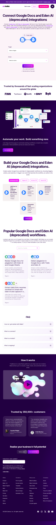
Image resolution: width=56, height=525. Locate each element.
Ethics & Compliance (47, 500)
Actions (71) (34, 180)
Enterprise (5, 498)
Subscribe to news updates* (10, 458)
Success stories (19, 483)
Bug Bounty (45, 498)
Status (4, 500)
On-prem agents (33, 503)
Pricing (4, 493)
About (44, 480)
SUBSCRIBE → (6, 471)
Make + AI (5, 483)
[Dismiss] (54, 1)
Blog (31, 490)
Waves (4, 503)
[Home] (6, 6)
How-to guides (19, 480)
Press (44, 488)
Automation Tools (19, 493)
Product (4, 480)
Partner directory (19, 488)
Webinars (32, 493)
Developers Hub (33, 488)
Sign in (34, 6)
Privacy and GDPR (47, 493)
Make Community (33, 483)
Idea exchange (19, 490)
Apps (4, 488)
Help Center (32, 485)
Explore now (47, 2)
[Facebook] (38, 512)
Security (31, 500)
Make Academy (33, 480)
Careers (45, 483)
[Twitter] (45, 512)
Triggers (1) (24, 180)
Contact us (45, 485)
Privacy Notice (21, 468)
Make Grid (5, 490)
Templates (18, 485)
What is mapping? (9, 345)
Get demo (5, 495)
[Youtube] (52, 512)
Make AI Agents (6, 485)
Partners (31, 498)
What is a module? (9, 338)
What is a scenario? (10, 331)
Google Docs (12, 24)
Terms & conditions (47, 490)
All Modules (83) (14, 180)
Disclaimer (45, 495)
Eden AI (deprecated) (23, 24)
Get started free (44, 6)
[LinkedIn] (49, 512)
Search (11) (43, 180)
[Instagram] (42, 512)
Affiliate (31, 495)
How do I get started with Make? (13, 324)
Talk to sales (27, 6)
